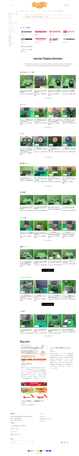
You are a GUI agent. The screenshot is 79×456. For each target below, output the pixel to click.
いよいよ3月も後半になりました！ (60, 348)
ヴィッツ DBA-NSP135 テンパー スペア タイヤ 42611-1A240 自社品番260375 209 (54, 149)
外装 (9, 40)
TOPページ (11, 16)
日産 (36, 34)
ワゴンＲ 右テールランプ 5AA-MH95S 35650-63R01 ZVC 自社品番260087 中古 (26, 233)
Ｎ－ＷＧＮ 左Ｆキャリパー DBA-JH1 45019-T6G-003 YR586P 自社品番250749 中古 (26, 207)
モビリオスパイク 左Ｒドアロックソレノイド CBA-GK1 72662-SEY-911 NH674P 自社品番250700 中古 (26, 262)
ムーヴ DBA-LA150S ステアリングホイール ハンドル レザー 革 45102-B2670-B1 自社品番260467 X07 (68, 120)
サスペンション (12, 29)
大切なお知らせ (26, 363)
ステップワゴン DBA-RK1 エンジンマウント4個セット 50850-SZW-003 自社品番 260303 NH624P (69, 296)
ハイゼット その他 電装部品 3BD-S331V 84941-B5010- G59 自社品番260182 (40, 330)
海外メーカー (11, 43)
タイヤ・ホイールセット (14, 22)
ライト (10, 34)
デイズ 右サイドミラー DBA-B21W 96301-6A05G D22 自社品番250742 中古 (68, 91)
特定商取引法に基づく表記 (45, 418)
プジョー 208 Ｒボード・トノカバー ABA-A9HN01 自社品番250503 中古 (26, 178)
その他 (10, 45)
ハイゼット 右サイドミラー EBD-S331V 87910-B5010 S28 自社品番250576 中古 (26, 91)
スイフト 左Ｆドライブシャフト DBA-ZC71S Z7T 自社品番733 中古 (54, 207)
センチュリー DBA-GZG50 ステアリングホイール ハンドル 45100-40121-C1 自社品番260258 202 (26, 120)
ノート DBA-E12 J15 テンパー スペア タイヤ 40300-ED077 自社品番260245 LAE (69, 149)
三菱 (50, 42)
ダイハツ (65, 34)
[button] (11, 5)
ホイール (10, 20)
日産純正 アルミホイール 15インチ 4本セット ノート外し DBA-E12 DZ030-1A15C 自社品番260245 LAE (55, 120)
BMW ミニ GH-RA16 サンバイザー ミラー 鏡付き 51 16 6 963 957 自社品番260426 (54, 178)
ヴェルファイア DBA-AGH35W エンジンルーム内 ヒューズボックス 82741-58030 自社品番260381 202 (55, 296)
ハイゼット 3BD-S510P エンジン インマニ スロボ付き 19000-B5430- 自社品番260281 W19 (27, 296)
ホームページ (13, 431)
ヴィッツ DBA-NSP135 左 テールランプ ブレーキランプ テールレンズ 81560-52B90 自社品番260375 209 (54, 233)
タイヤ (10, 18)
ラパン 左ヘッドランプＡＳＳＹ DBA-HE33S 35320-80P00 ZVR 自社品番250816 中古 (41, 233)
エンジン (10, 25)
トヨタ (50, 34)
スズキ (22, 34)
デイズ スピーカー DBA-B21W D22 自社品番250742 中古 (68, 262)
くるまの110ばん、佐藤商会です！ (33, 401)
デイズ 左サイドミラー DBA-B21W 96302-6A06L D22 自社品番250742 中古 (54, 91)
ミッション (11, 27)
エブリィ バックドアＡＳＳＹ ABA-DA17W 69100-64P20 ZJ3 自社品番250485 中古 (40, 91)
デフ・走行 (11, 31)
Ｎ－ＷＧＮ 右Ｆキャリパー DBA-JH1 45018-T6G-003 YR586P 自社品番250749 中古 (40, 207)
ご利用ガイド (43, 416)
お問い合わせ (43, 421)
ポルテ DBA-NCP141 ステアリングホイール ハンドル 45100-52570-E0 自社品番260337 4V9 (40, 120)
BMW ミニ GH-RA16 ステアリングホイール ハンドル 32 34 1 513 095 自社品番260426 (69, 178)
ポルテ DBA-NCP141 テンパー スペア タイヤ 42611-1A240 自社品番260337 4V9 (40, 149)
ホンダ (36, 42)
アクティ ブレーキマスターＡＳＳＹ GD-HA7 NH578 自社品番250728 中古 (68, 207)
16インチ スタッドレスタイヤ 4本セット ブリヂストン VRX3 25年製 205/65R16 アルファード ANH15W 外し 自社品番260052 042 (26, 149)
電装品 (10, 38)
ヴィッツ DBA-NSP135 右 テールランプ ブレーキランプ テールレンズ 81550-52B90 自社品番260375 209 (68, 233)
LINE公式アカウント (15, 434)
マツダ (22, 42)
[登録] (32, 442)
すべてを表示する (48, 98)
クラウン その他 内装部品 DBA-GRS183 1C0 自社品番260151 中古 (68, 330)
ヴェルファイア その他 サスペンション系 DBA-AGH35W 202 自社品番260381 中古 (26, 330)
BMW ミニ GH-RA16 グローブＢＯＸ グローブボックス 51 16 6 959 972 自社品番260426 (41, 178)
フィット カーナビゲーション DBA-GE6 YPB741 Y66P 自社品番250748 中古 (54, 262)
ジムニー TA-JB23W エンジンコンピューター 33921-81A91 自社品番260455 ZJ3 (40, 296)
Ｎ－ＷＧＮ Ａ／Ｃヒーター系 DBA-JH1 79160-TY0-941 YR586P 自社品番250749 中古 (40, 262)
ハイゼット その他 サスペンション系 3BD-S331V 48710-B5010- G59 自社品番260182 (54, 330)
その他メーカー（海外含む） (26, 50)
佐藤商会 (41, 453)
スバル (64, 42)
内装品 (10, 36)
